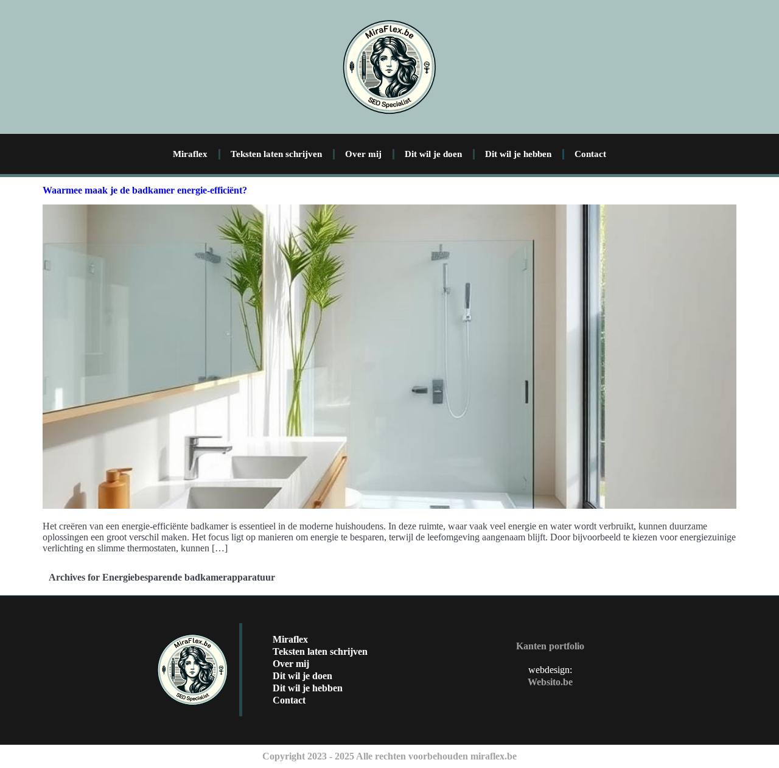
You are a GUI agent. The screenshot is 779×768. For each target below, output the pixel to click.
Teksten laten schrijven (276, 154)
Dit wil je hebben (518, 154)
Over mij (363, 154)
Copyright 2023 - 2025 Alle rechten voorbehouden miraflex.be (389, 756)
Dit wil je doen (433, 154)
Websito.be (550, 682)
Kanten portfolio (550, 646)
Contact (590, 154)
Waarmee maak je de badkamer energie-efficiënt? (145, 190)
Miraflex (190, 154)
